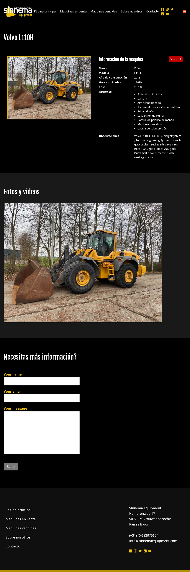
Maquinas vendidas (103, 11)
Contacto (152, 11)
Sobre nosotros (132, 11)
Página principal (45, 11)
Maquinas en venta (73, 11)
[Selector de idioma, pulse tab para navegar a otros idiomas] (183, 11)
